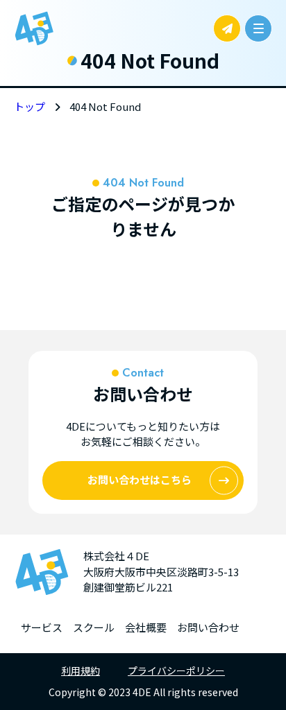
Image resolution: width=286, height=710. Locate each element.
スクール (94, 627)
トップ (29, 106)
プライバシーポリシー (176, 670)
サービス (41, 627)
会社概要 (146, 627)
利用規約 (80, 670)
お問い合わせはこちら (139, 479)
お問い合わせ (208, 627)
